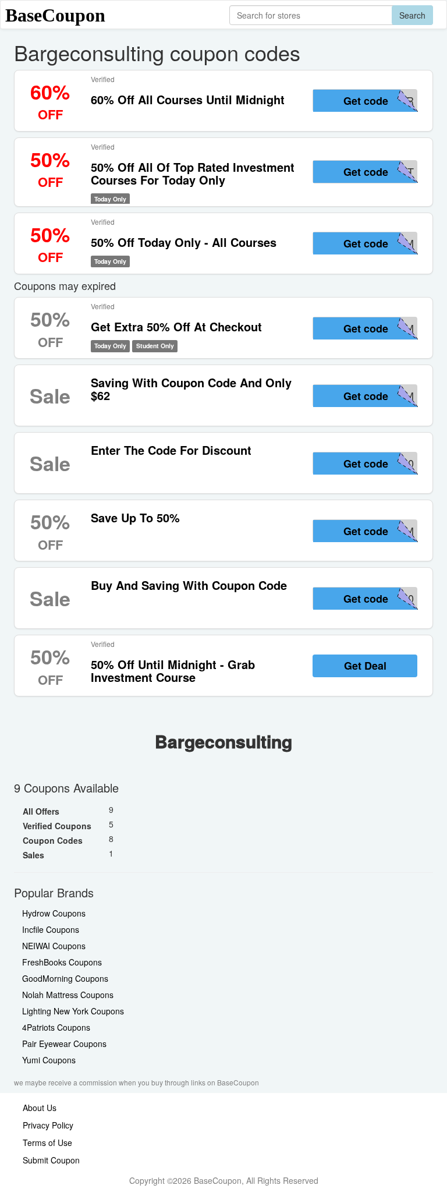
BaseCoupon (55, 15)
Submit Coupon (51, 1160)
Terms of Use (47, 1142)
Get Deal (365, 665)
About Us (39, 1107)
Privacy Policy (48, 1125)
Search (412, 15)
